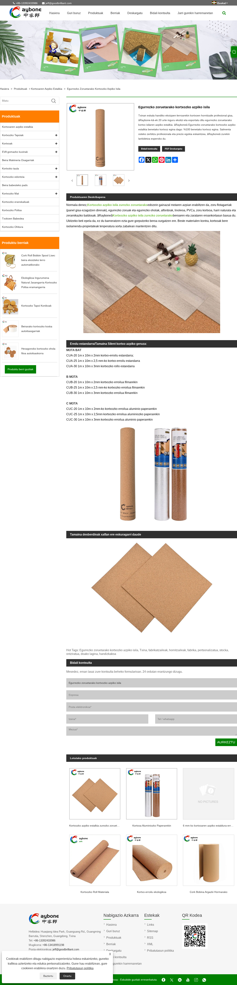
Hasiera (54, 13)
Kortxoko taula (10, 168)
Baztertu (48, 975)
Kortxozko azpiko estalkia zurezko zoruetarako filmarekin (96, 825)
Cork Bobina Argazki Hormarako (208, 891)
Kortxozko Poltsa (12, 210)
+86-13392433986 (27, 3)
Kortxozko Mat (10, 193)
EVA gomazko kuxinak (15, 151)
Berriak (115, 13)
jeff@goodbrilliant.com (59, 3)
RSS (150, 937)
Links (150, 924)
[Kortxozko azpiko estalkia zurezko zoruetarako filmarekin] (94, 792)
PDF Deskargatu (173, 149)
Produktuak (95, 13)
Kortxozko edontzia (13, 176)
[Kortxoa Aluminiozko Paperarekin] (151, 792)
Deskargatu (135, 13)
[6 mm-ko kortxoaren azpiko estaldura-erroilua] (208, 792)
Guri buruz (74, 13)
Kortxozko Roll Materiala (95, 891)
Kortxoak (7, 143)
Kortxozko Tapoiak (13, 135)
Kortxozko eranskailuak (15, 201)
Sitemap (152, 931)
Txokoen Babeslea (13, 218)
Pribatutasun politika (80, 968)
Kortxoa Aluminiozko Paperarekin (151, 825)
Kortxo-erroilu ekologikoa (151, 891)
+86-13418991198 (53, 944)
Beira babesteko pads (15, 185)
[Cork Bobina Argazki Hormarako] (208, 859)
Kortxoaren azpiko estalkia (46, 88)
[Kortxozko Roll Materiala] (94, 859)
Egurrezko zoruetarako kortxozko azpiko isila (93, 88)
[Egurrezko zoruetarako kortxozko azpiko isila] (82, 180)
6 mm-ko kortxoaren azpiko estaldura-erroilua (209, 825)
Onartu (67, 975)
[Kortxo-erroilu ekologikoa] (151, 859)
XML (150, 944)
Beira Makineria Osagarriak (18, 160)
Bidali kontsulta (160, 13)
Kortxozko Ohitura (12, 226)
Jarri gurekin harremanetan (195, 13)
